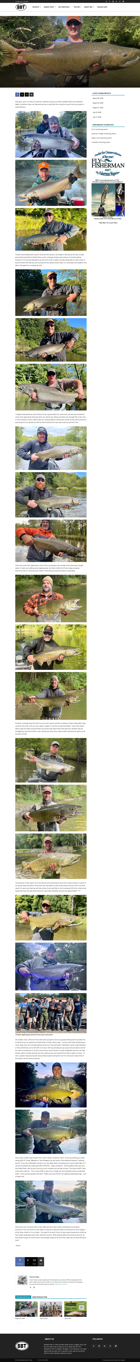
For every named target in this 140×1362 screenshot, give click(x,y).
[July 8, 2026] (75, 1309)
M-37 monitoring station (100, 129)
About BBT (88, 7)
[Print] (31, 95)
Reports (35, 7)
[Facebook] (109, 1)
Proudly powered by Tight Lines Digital (113, 1360)
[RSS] (116, 1)
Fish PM (77, 7)
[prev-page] (16, 1322)
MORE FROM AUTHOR (39, 1297)
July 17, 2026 (97, 117)
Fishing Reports (20, 1316)
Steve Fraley (20, 83)
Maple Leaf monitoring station (102, 138)
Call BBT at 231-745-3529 (21, 1)
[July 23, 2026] (51, 1309)
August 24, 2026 (20, 1318)
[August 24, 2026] (26, 1309)
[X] (119, 1)
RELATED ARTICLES (23, 1297)
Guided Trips (49, 7)
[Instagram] (113, 1)
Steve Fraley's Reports (21, 73)
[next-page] (20, 1322)
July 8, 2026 (67, 1318)
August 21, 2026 (98, 107)
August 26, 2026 (98, 98)
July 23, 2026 (43, 1318)
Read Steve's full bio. (61, 1284)
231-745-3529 (44, 1360)
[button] (106, 1)
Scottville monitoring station (101, 142)
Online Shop (102, 7)
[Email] (27, 95)
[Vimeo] (123, 1)
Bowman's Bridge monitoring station (104, 134)
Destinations (63, 7)
